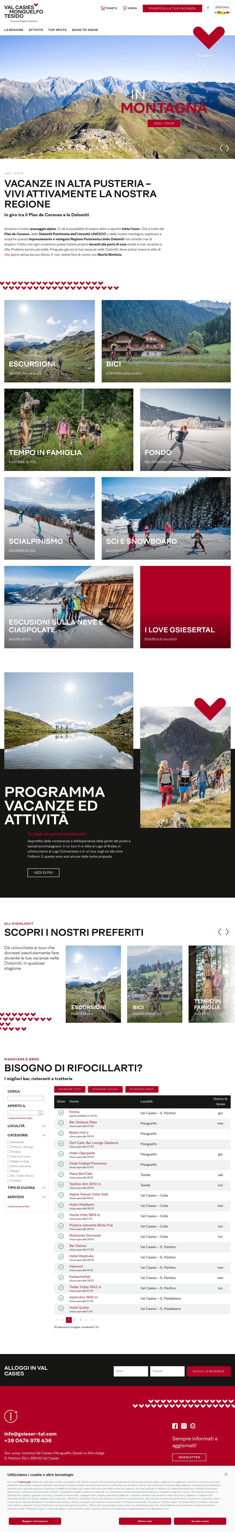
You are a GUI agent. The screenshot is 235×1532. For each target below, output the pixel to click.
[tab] (216, 56)
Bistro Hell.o (78, 1132)
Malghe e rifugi (20, 1161)
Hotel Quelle (79, 1308)
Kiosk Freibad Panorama (88, 1163)
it (208, 8)
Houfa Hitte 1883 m (84, 1215)
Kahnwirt (76, 1266)
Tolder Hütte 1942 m (85, 1287)
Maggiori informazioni (35, 1521)
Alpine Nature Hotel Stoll (88, 1194)
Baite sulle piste (21, 1166)
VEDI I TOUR (164, 123)
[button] (226, 1474)
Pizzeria (16, 1152)
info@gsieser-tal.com (30, 1434)
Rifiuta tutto (145, 1521)
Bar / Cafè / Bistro (22, 1176)
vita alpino (11, 255)
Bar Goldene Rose (83, 1122)
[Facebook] (175, 1427)
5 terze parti (24, 1482)
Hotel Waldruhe (81, 1256)
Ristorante (17, 1142)
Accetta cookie (200, 1521)
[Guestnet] (193, 1427)
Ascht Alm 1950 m (83, 1297)
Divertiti (202, 1013)
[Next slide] (227, 148)
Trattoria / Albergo (22, 1147)
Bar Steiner (78, 1246)
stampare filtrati (105, 1089)
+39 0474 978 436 (28, 1441)
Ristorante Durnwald (85, 1235)
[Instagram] (184, 1427)
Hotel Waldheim (81, 1205)
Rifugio (15, 1171)
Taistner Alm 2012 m (85, 1184)
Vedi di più (43, 873)
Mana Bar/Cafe (80, 1174)
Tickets (111, 8)
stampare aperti (142, 1089)
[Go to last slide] (221, 148)
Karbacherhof (79, 1277)
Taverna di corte (21, 1156)
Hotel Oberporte (82, 1153)
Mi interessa (82, 1013)
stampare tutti (69, 1089)
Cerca (14, 1091)
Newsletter (189, 1457)
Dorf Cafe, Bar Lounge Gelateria (93, 1143)
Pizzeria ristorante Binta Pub (91, 1225)
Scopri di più (144, 1013)
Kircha (74, 1112)
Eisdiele (16, 1180)
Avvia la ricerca (209, 1371)
